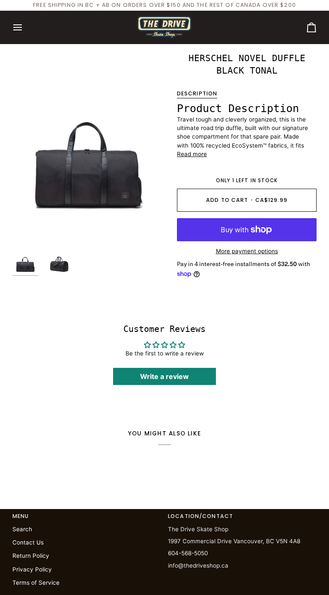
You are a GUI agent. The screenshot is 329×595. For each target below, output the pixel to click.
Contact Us (28, 542)
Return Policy (30, 555)
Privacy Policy (32, 569)
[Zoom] (88, 147)
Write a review (164, 376)
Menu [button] (20, 516)
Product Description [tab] (238, 108)
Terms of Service (36, 582)
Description (197, 93)
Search (22, 529)
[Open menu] (25, 27)
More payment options (247, 251)
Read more (192, 154)
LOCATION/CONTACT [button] (200, 516)
